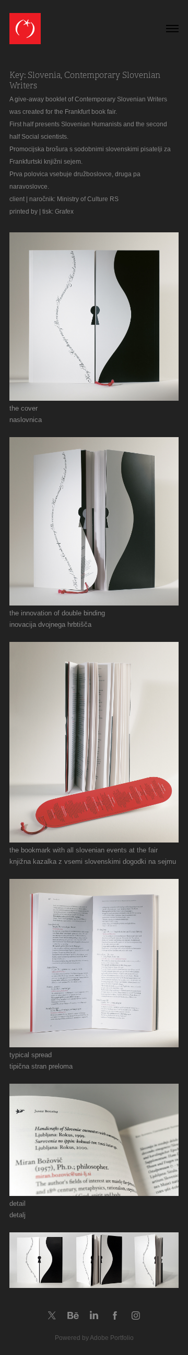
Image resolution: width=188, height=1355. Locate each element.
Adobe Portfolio (112, 1337)
